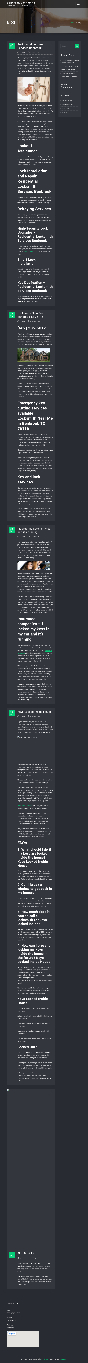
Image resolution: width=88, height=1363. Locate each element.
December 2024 (67, 100)
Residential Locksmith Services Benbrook (31, 46)
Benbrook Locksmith (21, 2)
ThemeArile (63, 1359)
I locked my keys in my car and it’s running (34, 530)
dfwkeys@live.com (13, 1313)
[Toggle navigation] (78, 4)
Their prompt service (25, 806)
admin (23, 52)
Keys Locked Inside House (34, 711)
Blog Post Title (27, 1253)
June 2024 (65, 108)
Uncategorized (35, 52)
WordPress (44, 1359)
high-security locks (30, 251)
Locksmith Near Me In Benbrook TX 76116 (31, 315)
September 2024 (68, 104)
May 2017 (65, 112)
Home (73, 23)
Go (77, 46)
